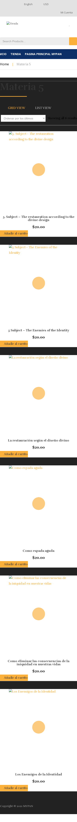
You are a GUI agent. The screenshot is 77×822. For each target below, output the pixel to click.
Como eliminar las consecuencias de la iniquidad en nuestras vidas (38, 662)
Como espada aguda (38, 551)
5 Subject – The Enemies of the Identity (38, 330)
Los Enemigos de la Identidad (38, 774)
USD (46, 4)
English (28, 4)
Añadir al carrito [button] (16, 233)
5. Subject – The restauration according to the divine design (38, 218)
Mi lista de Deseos (72, 24)
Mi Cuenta (67, 12)
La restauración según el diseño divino (38, 440)
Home (4, 64)
